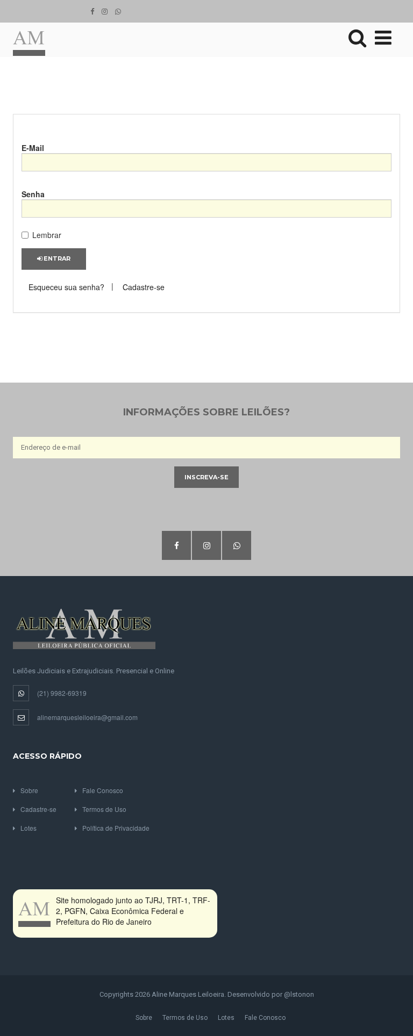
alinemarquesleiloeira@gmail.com (87, 717)
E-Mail (33, 147)
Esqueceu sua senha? (66, 287)
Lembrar (46, 234)
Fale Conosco (102, 790)
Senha (33, 194)
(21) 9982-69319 (62, 692)
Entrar (56, 258)
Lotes (28, 827)
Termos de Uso (104, 809)
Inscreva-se (206, 477)
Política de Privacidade (115, 827)
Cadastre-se (144, 287)
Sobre (29, 790)
